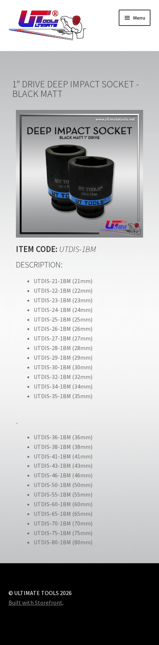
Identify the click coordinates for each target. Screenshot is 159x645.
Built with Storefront (35, 602)
